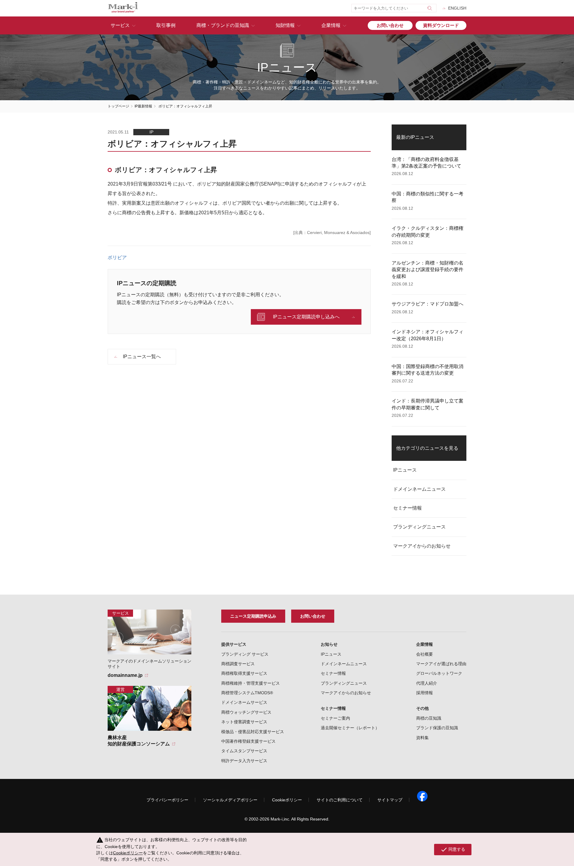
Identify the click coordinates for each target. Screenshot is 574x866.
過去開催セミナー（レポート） (350, 727)
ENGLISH (457, 8)
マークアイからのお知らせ (422, 546)
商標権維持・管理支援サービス (250, 683)
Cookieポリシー (287, 799)
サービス (120, 25)
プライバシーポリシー (167, 799)
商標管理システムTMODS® (247, 692)
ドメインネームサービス (244, 702)
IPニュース (405, 469)
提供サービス (233, 644)
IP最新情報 (143, 106)
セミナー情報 (407, 508)
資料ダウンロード (441, 25)
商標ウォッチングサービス (246, 712)
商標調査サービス (238, 663)
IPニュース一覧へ (142, 356)
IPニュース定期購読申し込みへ (306, 316)
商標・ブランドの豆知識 (222, 25)
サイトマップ (389, 799)
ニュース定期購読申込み (253, 616)
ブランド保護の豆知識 (437, 727)
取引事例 (165, 25)
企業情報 (331, 25)
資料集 (422, 737)
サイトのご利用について (340, 799)
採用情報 (424, 692)
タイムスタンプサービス (244, 750)
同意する (452, 849)
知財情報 (285, 25)
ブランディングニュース (419, 526)
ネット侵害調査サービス (244, 721)
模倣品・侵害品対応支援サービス (252, 731)
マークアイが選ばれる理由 (441, 663)
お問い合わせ (390, 25)
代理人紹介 (426, 683)
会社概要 (424, 654)
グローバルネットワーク (439, 673)
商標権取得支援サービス (244, 673)
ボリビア (117, 257)
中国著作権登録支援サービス (248, 741)
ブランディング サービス (244, 654)
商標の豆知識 (428, 718)
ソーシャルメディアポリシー (230, 799)
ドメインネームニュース (419, 489)
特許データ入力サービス (244, 760)
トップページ (118, 106)
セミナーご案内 (335, 718)
